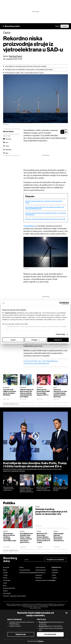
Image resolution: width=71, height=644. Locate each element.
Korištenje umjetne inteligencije (44, 580)
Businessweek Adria (9, 588)
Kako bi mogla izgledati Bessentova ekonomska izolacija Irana (59, 537)
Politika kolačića (40, 572)
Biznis (5, 570)
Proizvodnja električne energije (36, 363)
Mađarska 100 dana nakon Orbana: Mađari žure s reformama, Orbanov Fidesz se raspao (43, 538)
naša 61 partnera (10, 313)
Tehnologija (6, 580)
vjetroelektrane (30, 361)
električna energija (50, 361)
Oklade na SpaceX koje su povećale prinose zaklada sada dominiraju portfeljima (26, 393)
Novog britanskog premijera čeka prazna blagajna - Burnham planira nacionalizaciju (26, 489)
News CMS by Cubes (35, 608)
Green (5, 583)
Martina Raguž (15, 56)
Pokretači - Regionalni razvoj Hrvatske (11, 596)
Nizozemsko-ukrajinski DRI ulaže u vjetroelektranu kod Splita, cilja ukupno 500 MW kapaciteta (44, 207)
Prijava (57, 26)
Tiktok (54, 580)
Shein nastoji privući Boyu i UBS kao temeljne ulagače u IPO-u (43, 392)
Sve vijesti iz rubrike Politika (11, 404)
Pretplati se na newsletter (55, 559)
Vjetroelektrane (29, 226)
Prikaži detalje (60, 334)
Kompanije (6, 387)
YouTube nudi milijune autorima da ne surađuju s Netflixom (9, 392)
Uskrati (13, 340)
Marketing (39, 578)
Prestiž (5, 578)
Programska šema (24, 570)
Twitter (54, 575)
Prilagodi (34, 340)
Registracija (21, 634)
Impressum (39, 575)
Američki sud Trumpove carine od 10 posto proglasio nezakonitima (43, 488)
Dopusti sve (58, 340)
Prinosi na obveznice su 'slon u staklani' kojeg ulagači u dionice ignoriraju (60, 393)
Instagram (55, 572)
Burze (55, 387)
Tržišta (5, 575)
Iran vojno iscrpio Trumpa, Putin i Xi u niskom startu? (8, 488)
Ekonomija (6, 567)
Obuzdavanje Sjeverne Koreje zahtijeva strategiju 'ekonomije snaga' (9, 537)
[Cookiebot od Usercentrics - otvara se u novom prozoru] (61, 303)
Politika (9, 503)
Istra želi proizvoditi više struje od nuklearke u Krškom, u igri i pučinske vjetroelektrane (45, 213)
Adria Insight (7, 593)
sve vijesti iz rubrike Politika (11, 550)
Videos (21, 567)
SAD (39, 361)
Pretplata (64, 26)
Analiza (5, 591)
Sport (4, 585)
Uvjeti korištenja (40, 567)
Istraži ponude (50, 634)
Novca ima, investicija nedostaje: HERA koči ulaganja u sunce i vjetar (45, 219)
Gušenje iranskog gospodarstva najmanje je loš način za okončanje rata (51, 511)
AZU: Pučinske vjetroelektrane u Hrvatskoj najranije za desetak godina (43, 201)
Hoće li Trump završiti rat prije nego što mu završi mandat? (60, 488)
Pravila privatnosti (41, 570)
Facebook (55, 570)
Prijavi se (41, 641)
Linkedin (54, 578)
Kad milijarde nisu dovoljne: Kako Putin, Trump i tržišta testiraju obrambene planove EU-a (35, 465)
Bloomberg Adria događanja (27, 572)
